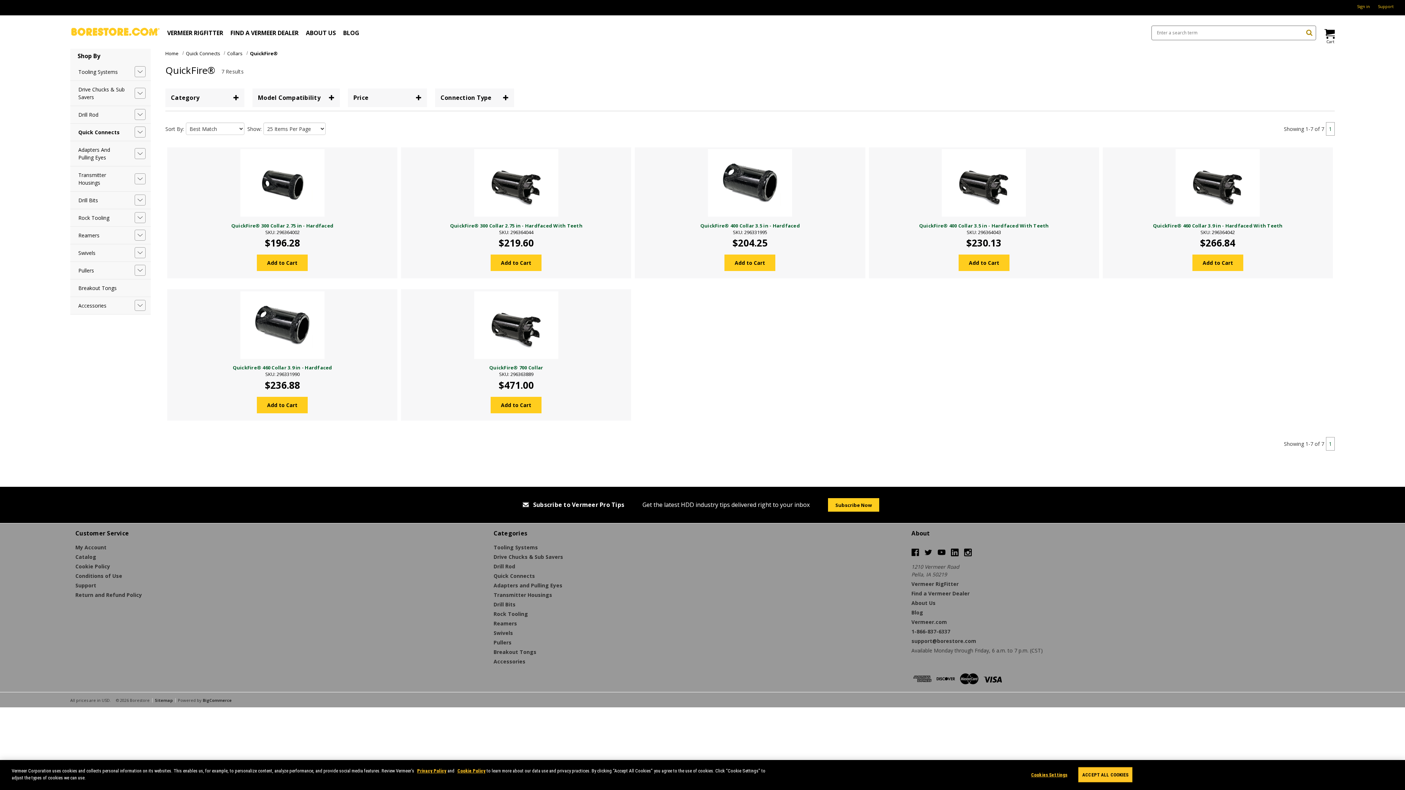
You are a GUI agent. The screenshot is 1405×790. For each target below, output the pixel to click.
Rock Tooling (93, 217)
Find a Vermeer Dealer (265, 33)
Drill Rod (88, 114)
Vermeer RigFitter (195, 33)
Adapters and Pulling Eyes (94, 153)
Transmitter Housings (92, 179)
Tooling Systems (98, 71)
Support (1386, 6)
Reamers (89, 235)
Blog (351, 33)
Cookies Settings (1049, 775)
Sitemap (164, 700)
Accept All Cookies (1105, 775)
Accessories (92, 305)
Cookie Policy (471, 771)
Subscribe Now (853, 505)
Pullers (86, 270)
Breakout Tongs (97, 288)
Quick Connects (99, 132)
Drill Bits (88, 200)
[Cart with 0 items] (1329, 34)
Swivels (86, 252)
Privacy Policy (431, 771)
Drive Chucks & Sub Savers (101, 93)
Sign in (1363, 6)
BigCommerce (217, 700)
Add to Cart (282, 262)
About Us (321, 33)
